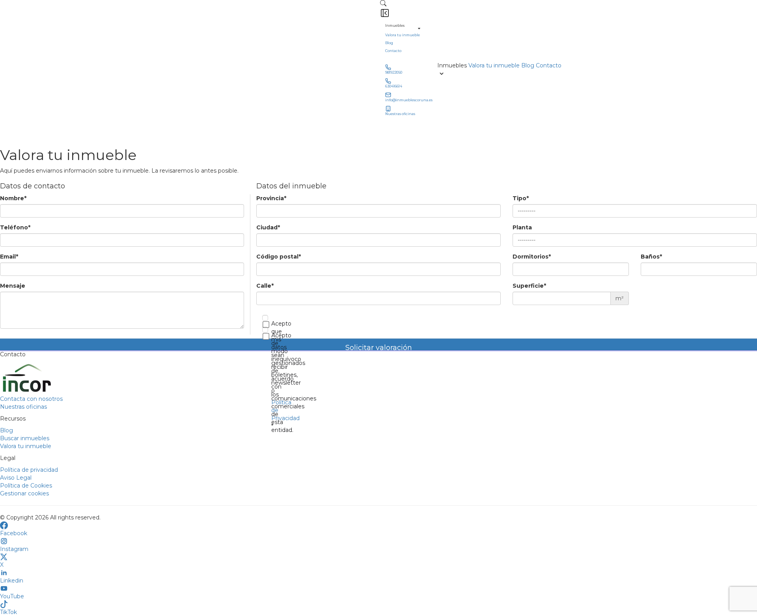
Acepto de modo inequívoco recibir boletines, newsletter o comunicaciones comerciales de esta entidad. (267, 382)
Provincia (271, 198)
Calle (265, 285)
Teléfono (15, 227)
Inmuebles (395, 26)
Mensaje (12, 285)
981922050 (393, 72)
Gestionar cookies (24, 493)
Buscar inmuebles (24, 438)
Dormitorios (532, 256)
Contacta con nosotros (31, 398)
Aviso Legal (16, 477)
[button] (383, 3)
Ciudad (268, 227)
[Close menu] (385, 13)
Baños (651, 256)
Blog (389, 43)
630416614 (393, 86)
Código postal (278, 256)
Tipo (521, 198)
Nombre (13, 198)
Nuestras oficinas (400, 114)
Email (9, 256)
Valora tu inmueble (402, 35)
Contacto (393, 51)
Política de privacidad (29, 469)
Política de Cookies (26, 485)
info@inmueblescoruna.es (409, 100)
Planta (522, 227)
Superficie (529, 285)
